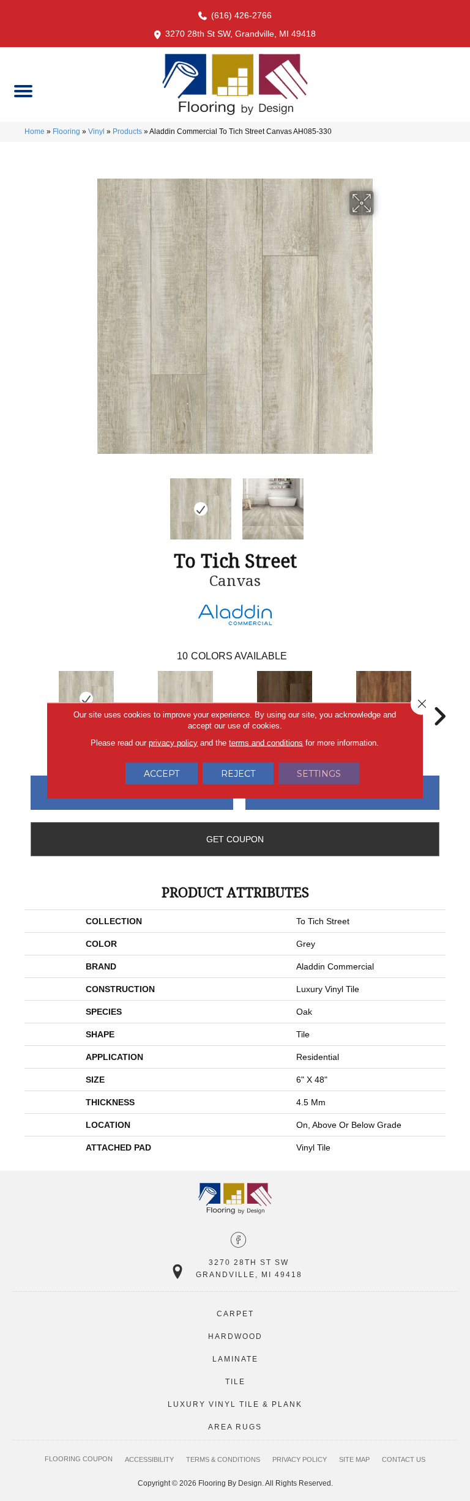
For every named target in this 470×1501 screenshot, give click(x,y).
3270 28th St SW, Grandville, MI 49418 (240, 34)
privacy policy (173, 742)
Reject (238, 773)
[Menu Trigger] (23, 90)
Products (127, 131)
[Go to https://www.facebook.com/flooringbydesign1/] (238, 1241)
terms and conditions (266, 742)
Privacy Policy (299, 1459)
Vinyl (96, 131)
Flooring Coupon (79, 1458)
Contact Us (403, 1459)
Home (34, 131)
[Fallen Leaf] (383, 698)
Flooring (66, 131)
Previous (88, 503)
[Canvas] (86, 698)
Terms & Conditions (223, 1459)
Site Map (354, 1459)
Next (382, 503)
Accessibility (149, 1459)
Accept (161, 773)
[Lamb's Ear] (185, 698)
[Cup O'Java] (284, 698)
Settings (319, 773)
